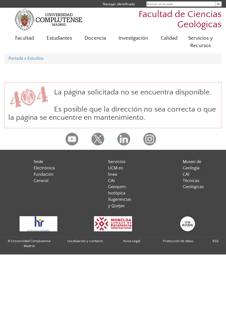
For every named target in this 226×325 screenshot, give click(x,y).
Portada (16, 58)
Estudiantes (59, 38)
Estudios (36, 58)
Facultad (24, 38)
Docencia (95, 38)
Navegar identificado (119, 4)
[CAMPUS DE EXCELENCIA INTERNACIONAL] (113, 223)
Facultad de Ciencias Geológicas (180, 19)
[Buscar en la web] (218, 4)
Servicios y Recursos (200, 41)
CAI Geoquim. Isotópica (117, 187)
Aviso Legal (131, 241)
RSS (215, 241)
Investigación (133, 38)
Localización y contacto (85, 241)
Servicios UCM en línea (116, 168)
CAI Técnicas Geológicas (193, 180)
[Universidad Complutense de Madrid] (48, 19)
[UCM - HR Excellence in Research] (38, 223)
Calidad (169, 38)
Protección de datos (178, 241)
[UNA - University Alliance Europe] (187, 223)
